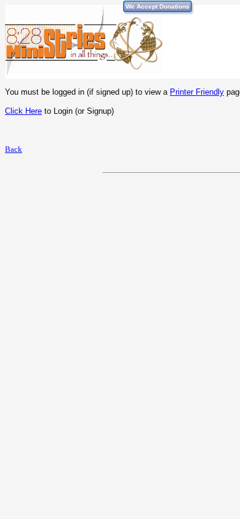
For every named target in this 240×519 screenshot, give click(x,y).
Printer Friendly (197, 92)
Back (13, 149)
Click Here (23, 111)
